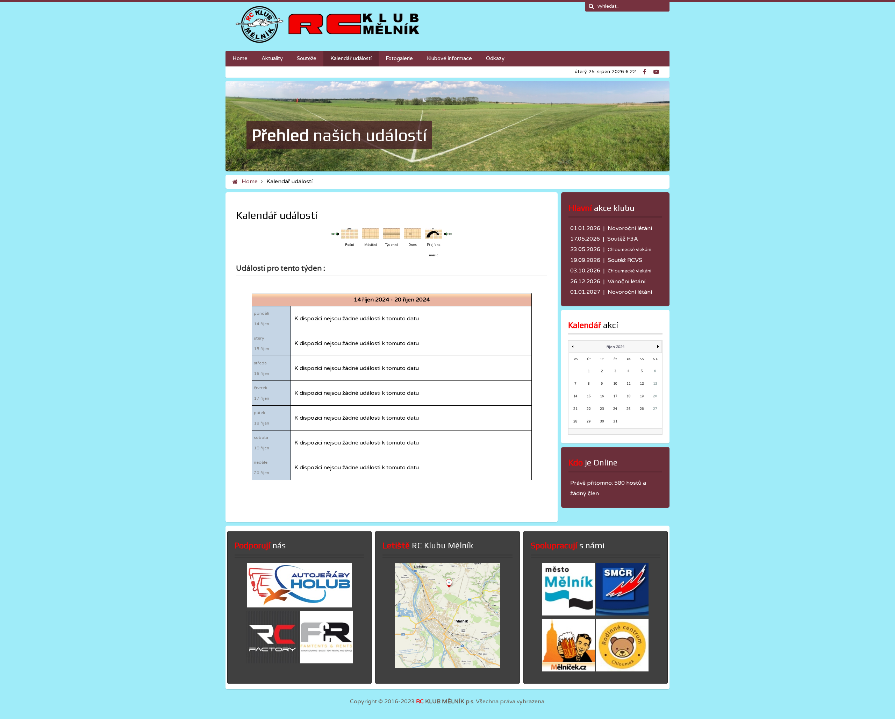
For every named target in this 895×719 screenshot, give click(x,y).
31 (615, 421)
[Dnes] (412, 233)
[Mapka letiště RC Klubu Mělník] (447, 666)
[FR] (326, 661)
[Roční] (349, 233)
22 (589, 409)
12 (642, 384)
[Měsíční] (370, 233)
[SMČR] (622, 613)
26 (642, 409)
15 (589, 396)
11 (628, 384)
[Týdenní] (391, 233)
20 (655, 396)
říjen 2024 (615, 347)
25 (628, 409)
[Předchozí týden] (337, 233)
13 (655, 384)
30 (602, 421)
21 (575, 409)
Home (250, 181)
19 (642, 396)
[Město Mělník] (568, 613)
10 (615, 384)
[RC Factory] (272, 661)
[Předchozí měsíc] (333, 233)
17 (615, 396)
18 (628, 396)
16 (602, 396)
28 (575, 421)
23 (602, 409)
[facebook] (647, 71)
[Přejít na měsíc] (433, 233)
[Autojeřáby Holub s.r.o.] (299, 605)
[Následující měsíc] (450, 233)
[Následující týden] (446, 233)
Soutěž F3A (622, 238)
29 (589, 421)
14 (575, 396)
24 (615, 409)
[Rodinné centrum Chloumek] (622, 669)
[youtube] (658, 71)
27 (655, 409)
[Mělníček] (568, 669)
